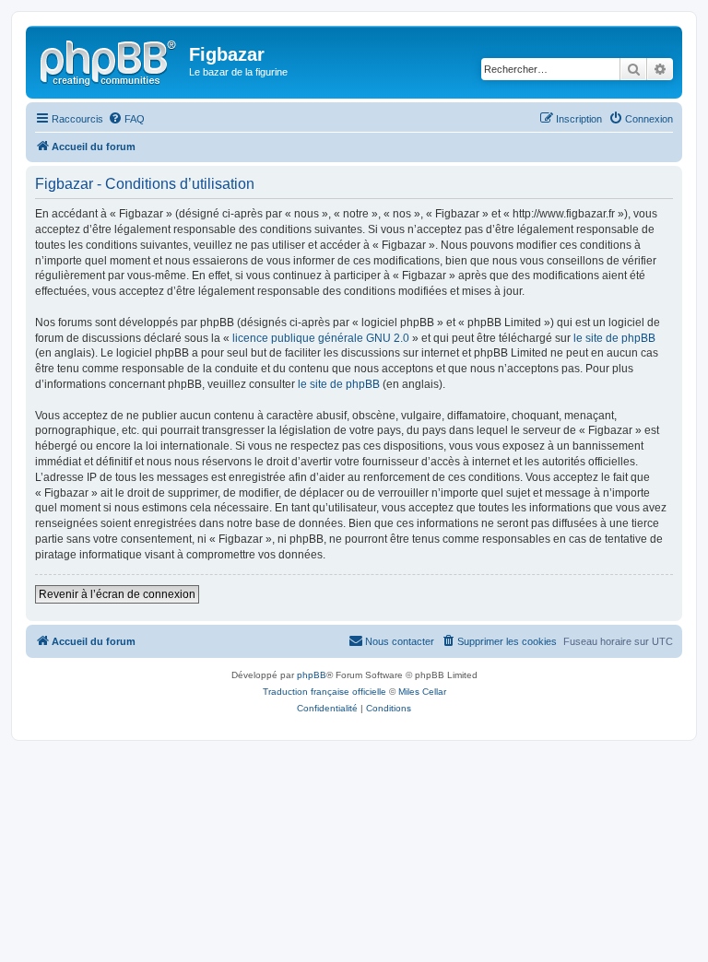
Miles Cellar (422, 691)
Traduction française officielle (324, 691)
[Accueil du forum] (109, 59)
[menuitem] (126, 119)
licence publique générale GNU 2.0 (320, 338)
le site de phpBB (614, 338)
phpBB (311, 675)
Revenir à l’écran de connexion (117, 594)
